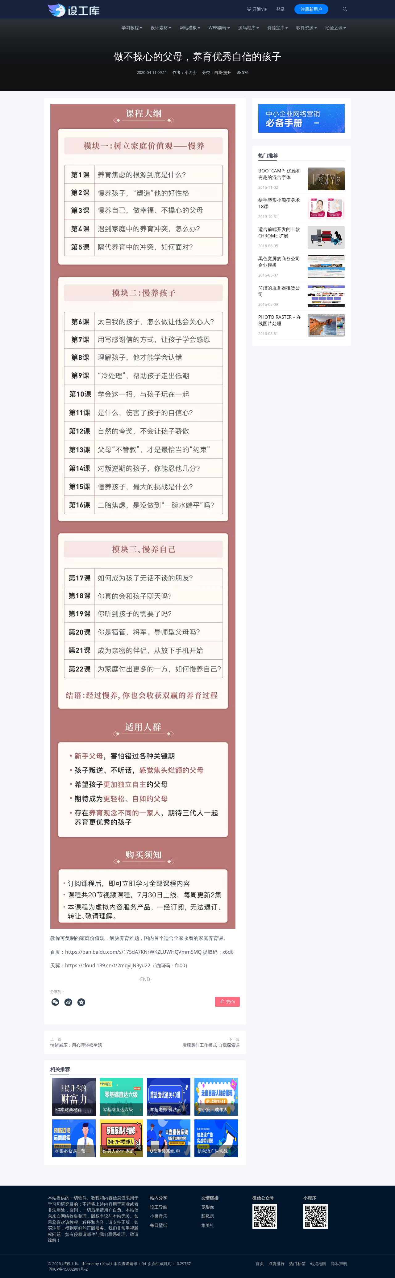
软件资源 (305, 27)
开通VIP (257, 9)
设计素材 (159, 27)
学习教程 (130, 27)
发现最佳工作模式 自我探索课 (211, 1045)
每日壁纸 (158, 1225)
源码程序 (247, 27)
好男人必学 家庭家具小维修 (129, 1151)
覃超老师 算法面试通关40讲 (177, 1109)
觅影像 (207, 1207)
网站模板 (188, 27)
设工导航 (158, 1207)
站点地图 (318, 1263)
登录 (280, 9)
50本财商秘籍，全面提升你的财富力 (90, 1109)
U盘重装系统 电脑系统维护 (176, 1151)
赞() (227, 1001)
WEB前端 (218, 27)
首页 (260, 1263)
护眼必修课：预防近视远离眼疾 (85, 1151)
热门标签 (297, 1263)
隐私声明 (339, 1263)
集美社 (207, 1225)
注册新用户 (311, 9)
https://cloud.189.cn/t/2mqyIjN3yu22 (107, 965)
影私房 (207, 1216)
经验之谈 (334, 27)
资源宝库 (276, 27)
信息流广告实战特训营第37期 (226, 1151)
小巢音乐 (158, 1216)
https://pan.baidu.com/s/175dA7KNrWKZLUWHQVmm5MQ (133, 951)
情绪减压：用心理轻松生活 (76, 1045)
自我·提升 (222, 72)
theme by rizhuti (97, 1263)
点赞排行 (276, 1263)
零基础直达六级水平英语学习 (131, 1109)
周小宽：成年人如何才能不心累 (228, 1109)
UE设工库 (70, 1263)
